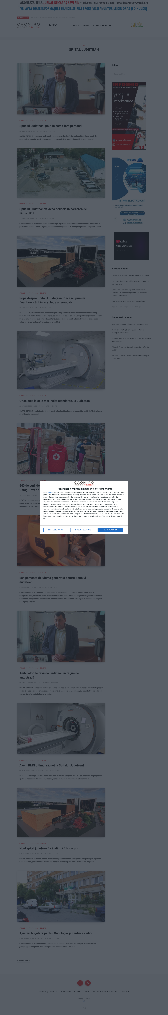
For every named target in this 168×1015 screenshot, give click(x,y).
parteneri (51, 492)
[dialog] (84, 507)
